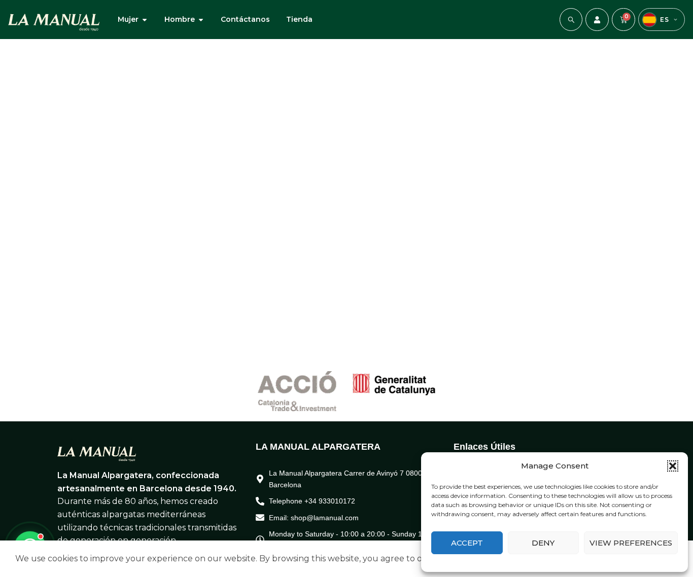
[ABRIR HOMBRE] (200, 19)
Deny (543, 543)
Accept (467, 543)
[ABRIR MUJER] (144, 19)
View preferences (631, 543)
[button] (673, 466)
